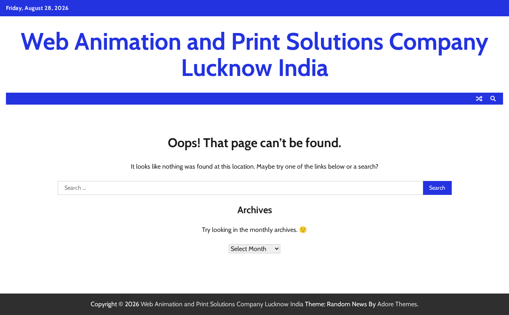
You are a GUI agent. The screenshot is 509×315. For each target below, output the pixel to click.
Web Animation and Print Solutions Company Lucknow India (254, 54)
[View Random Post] (479, 99)
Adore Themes (397, 304)
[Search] (493, 99)
